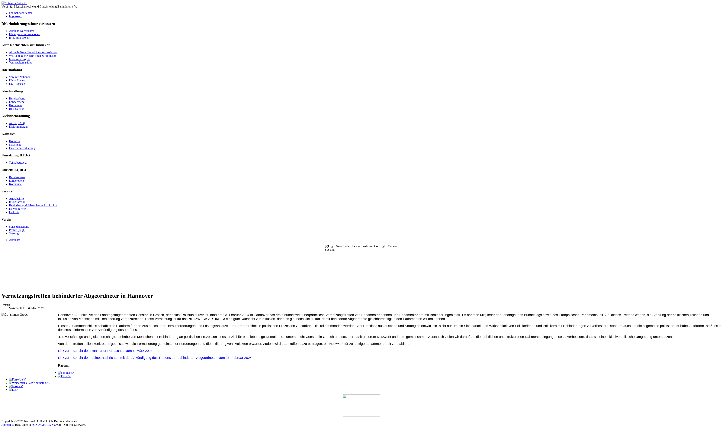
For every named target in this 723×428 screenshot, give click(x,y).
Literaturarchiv (18, 208)
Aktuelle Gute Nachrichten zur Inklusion (33, 52)
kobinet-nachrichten (21, 13)
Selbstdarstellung (19, 226)
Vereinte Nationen (20, 77)
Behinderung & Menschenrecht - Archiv (33, 205)
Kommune (15, 105)
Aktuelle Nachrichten (21, 30)
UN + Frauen (17, 80)
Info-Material (17, 202)
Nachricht (15, 144)
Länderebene (16, 101)
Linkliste (14, 212)
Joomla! (6, 424)
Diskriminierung (18, 126)
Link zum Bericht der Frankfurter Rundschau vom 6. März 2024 (105, 351)
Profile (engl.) (17, 230)
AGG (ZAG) (17, 123)
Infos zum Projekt (19, 37)
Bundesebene (17, 98)
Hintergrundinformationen (24, 34)
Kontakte (14, 141)
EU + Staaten (17, 83)
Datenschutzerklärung (22, 148)
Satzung (14, 233)
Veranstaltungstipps (20, 62)
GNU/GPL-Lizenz (44, 424)
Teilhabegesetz (18, 162)
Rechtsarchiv (16, 108)
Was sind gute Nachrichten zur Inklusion (33, 55)
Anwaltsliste (16, 198)
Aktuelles (14, 239)
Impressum (15, 16)
